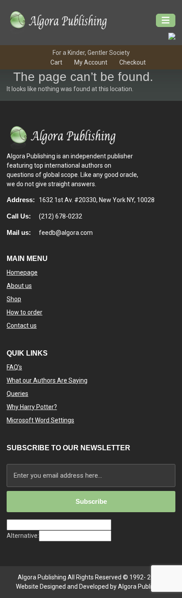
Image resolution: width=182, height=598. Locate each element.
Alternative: (23, 535)
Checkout (132, 62)
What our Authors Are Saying (47, 380)
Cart (56, 62)
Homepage (22, 272)
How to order (24, 312)
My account (90, 62)
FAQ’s (14, 367)
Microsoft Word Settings (40, 420)
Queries (17, 393)
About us (19, 285)
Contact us (22, 325)
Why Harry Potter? (32, 406)
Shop (14, 299)
